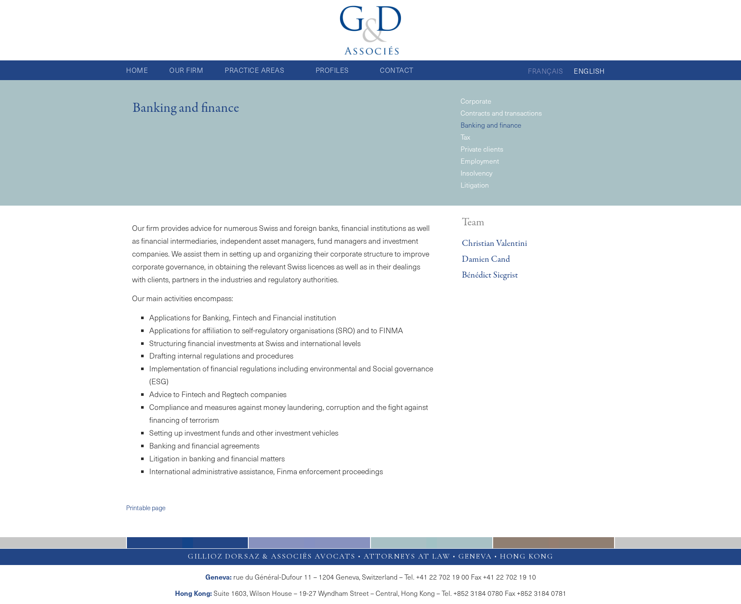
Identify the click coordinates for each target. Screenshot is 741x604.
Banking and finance (491, 124)
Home (137, 70)
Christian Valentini (494, 243)
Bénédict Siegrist (490, 275)
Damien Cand (486, 259)
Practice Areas (254, 70)
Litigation (475, 184)
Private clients (482, 148)
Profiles (332, 70)
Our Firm (186, 70)
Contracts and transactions (501, 112)
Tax (465, 136)
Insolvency (476, 172)
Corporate (476, 100)
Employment (480, 160)
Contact (396, 70)
